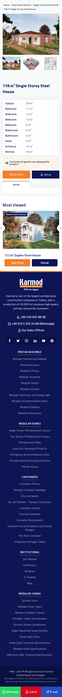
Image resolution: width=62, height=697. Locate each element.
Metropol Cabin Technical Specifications (30, 655)
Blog (29, 583)
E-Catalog (30, 577)
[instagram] (26, 341)
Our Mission (30, 559)
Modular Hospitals (29, 377)
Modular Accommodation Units (30, 401)
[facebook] (9, 341)
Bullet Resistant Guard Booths (30, 631)
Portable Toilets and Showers (30, 618)
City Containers (30, 496)
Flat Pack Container (29, 536)
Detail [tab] (16, 184)
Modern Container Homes (30, 613)
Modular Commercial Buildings (30, 359)
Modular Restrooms (29, 413)
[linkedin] (35, 341)
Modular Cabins (30, 593)
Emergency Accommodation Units (30, 454)
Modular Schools (29, 389)
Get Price (17, 262)
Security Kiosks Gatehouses (29, 624)
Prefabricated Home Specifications (29, 460)
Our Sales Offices (33, 330)
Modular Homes (30, 423)
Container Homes (30, 508)
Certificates (30, 565)
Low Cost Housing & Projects (29, 448)
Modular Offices (29, 371)
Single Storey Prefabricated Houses (30, 430)
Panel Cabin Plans (30, 637)
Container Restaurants (30, 520)
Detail (45, 262)
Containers (30, 477)
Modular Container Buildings (30, 490)
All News (30, 571)
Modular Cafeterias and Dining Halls (29, 395)
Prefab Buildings (30, 352)
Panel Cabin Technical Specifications (29, 643)
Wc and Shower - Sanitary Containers (29, 502)
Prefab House (30, 467)
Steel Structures (29, 365)
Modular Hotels (30, 383)
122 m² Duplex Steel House (22, 255)
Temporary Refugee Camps (30, 542)
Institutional (29, 552)
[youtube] (43, 341)
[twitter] (18, 341)
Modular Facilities (30, 407)
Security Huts (30, 600)
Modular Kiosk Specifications (29, 649)
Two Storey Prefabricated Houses (30, 436)
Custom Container (29, 514)
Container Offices (29, 484)
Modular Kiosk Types (30, 606)
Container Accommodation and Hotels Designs (30, 528)
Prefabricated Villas (30, 442)
